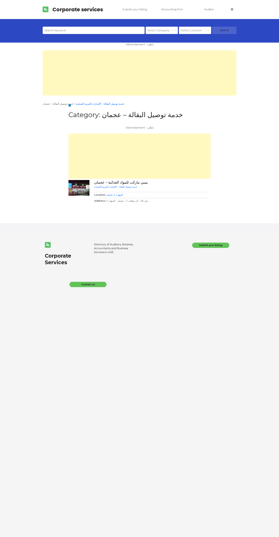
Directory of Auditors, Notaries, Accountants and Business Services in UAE (113, 248)
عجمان (110, 194)
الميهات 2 (118, 194)
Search (224, 30)
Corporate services (77, 9)
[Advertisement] (139, 72)
